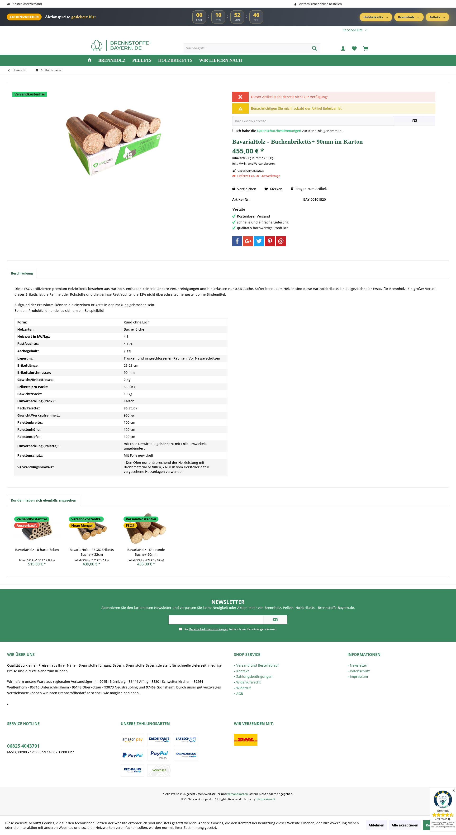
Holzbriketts (376, 16)
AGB (239, 693)
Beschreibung (22, 273)
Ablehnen (376, 825)
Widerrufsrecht (248, 682)
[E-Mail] (281, 241)
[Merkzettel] (354, 48)
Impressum (359, 676)
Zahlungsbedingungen (254, 676)
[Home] (90, 60)
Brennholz (409, 16)
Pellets (437, 16)
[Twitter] (259, 241)
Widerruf (243, 688)
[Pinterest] (270, 241)
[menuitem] (354, 30)
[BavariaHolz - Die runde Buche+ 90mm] (146, 528)
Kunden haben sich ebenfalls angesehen (43, 500)
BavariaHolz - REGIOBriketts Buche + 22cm (92, 552)
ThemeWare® (265, 799)
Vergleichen (246, 189)
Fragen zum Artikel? (311, 188)
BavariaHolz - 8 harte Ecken (37, 549)
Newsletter (358, 665)
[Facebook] (237, 241)
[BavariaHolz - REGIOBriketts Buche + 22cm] (91, 528)
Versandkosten (237, 794)
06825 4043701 (23, 746)
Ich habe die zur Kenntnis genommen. (289, 130)
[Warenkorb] (365, 48)
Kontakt (242, 671)
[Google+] (248, 241)
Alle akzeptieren (405, 825)
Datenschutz (360, 671)
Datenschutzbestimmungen (279, 130)
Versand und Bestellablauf (257, 665)
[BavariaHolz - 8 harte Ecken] (37, 528)
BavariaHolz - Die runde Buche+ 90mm (146, 552)
